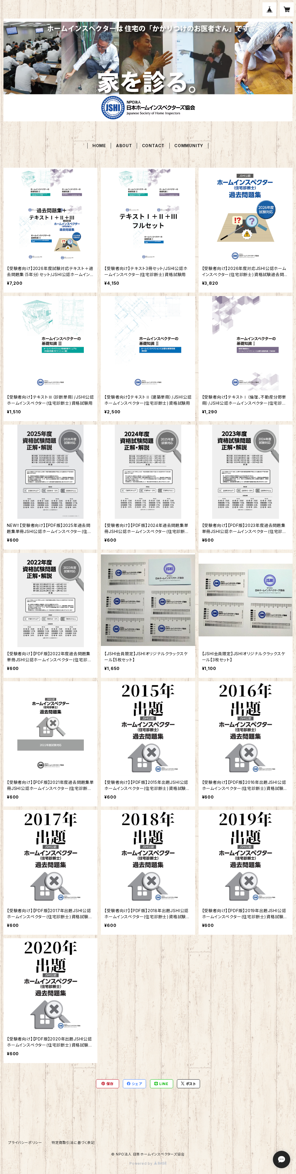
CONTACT (153, 145)
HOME (99, 145)
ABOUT (124, 145)
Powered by (142, 1163)
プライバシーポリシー (25, 1142)
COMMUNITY (188, 145)
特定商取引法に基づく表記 (73, 1142)
